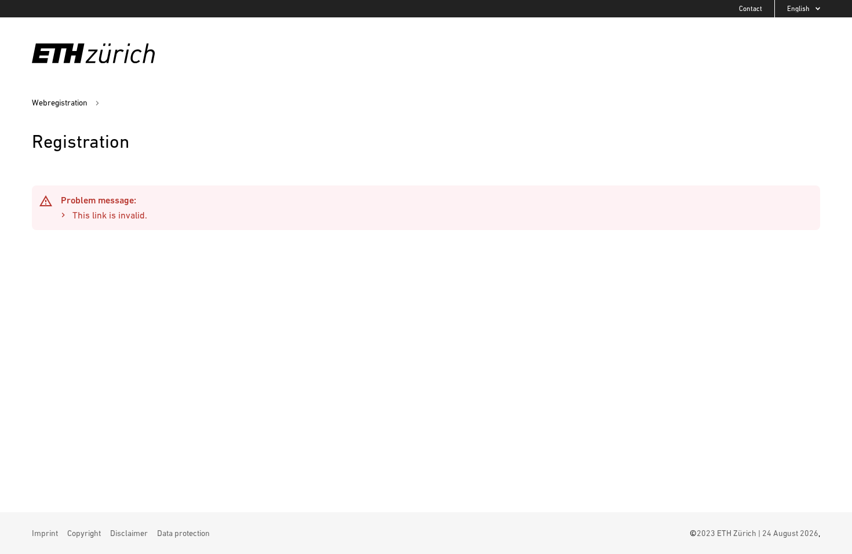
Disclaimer (129, 533)
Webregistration (60, 102)
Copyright (84, 533)
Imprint (45, 533)
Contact (750, 9)
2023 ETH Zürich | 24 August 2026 (757, 533)
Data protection (183, 533)
